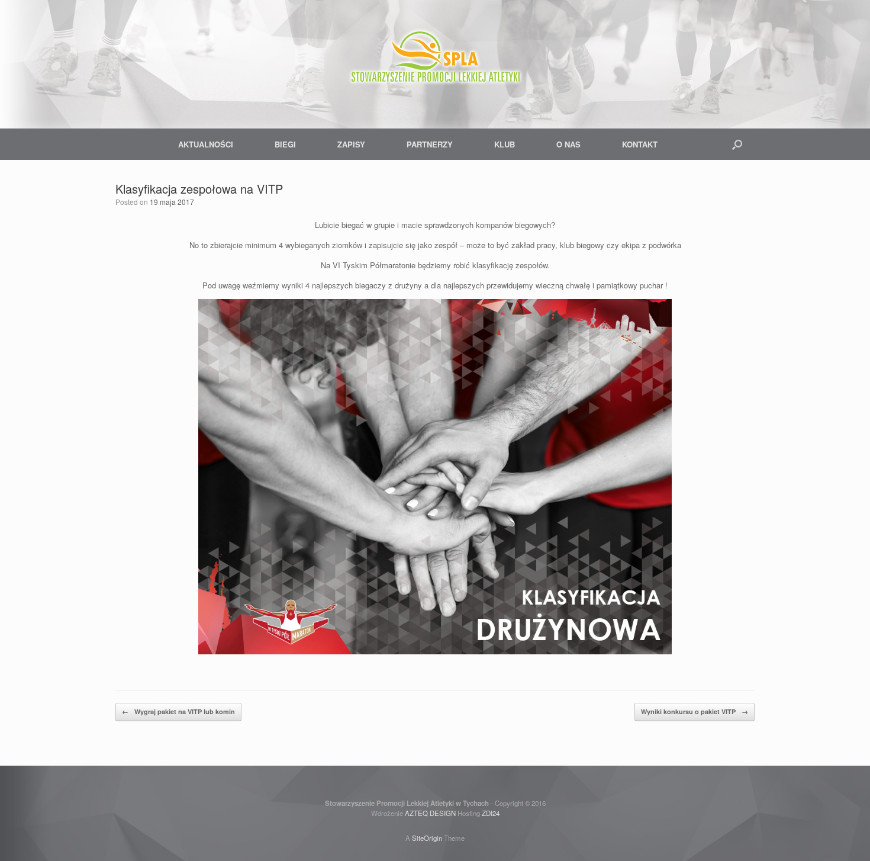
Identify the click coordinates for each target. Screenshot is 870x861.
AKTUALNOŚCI (205, 144)
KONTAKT (640, 144)
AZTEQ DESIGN (430, 813)
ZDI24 (491, 813)
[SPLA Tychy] (435, 59)
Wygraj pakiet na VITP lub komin (178, 711)
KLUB (504, 144)
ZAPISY (351, 144)
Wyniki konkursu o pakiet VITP (694, 711)
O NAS (568, 144)
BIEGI (285, 144)
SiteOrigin (427, 838)
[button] (737, 144)
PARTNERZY (430, 144)
